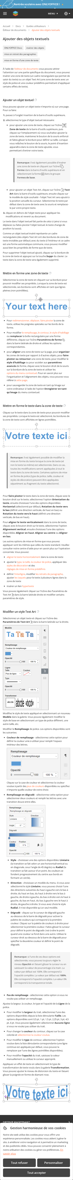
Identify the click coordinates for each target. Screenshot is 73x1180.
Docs (18, 26)
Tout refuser (19, 1163)
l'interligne (19, 574)
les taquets (20, 577)
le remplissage (29, 332)
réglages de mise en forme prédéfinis (26, 569)
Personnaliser (53, 1163)
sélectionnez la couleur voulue (33, 1034)
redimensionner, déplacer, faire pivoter (32, 320)
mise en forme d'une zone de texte (21, 60)
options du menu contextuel (22, 373)
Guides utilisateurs (36, 26)
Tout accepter (36, 1173)
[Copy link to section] (35, 100)
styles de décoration (17, 565)
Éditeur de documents (14, 30)
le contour (43, 332)
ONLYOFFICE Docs (13, 47)
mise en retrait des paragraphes (20, 54)
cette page (21, 380)
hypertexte (28, 586)
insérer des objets (35, 47)
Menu (51, 13)
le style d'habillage (59, 332)
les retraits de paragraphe (49, 574)
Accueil (6, 26)
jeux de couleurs (35, 786)
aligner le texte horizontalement (23, 557)
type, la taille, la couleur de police (34, 562)
